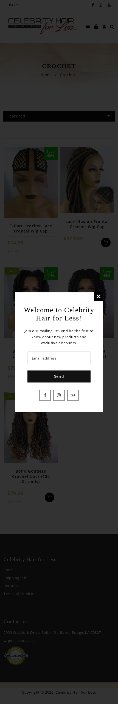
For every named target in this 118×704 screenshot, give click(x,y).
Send (59, 376)
